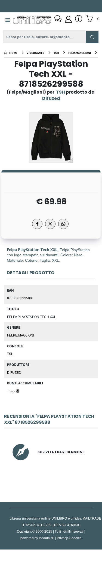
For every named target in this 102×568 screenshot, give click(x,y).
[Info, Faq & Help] (78, 19)
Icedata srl (46, 538)
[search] (92, 37)
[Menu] (8, 20)
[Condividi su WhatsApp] (63, 224)
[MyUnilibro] (68, 19)
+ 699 (11, 391)
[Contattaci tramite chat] (57, 19)
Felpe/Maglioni (20, 335)
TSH (60, 92)
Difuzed (14, 372)
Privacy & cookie (69, 538)
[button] (92, 19)
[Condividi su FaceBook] (37, 224)
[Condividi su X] (50, 224)
